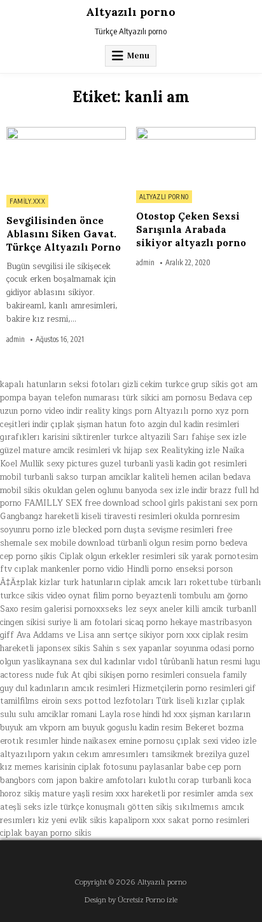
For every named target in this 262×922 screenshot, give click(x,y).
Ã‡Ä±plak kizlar (30, 582)
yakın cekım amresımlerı (101, 754)
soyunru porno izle (35, 530)
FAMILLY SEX (53, 503)
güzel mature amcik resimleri (55, 451)
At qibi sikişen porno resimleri (127, 675)
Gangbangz (21, 517)
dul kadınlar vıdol (123, 662)
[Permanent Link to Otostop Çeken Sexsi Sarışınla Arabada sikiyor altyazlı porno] (196, 155)
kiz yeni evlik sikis (72, 820)
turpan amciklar (111, 477)
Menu (138, 55)
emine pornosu (146, 741)
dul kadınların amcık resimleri (73, 688)
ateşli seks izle (28, 807)
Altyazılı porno (131, 11)
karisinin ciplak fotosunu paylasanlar (114, 767)
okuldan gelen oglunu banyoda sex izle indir (125, 490)
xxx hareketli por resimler (165, 794)
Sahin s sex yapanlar (132, 648)
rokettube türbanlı (225, 582)
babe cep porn (213, 767)
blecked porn (96, 530)
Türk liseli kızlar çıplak (200, 701)
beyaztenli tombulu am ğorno (192, 596)
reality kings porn (118, 411)
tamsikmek (172, 754)
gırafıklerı (20, 437)
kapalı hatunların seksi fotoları (60, 385)
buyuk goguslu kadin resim (132, 728)
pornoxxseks (98, 609)
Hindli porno (150, 569)
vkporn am (59, 728)
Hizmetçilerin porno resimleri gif (194, 688)
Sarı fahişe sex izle (209, 437)
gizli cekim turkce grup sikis (175, 385)
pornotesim (236, 556)
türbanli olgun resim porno (167, 543)
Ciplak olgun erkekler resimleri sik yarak (135, 556)
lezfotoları (133, 701)
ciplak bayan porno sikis (46, 833)
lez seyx (141, 609)
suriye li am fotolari (85, 622)
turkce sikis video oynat (45, 596)
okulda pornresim (207, 517)
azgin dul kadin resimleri (193, 424)
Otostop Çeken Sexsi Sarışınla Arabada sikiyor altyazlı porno (191, 229)
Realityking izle (190, 451)
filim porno (113, 596)
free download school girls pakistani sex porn (171, 503)
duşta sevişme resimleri (169, 530)
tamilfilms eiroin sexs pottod (55, 701)
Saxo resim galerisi (36, 609)
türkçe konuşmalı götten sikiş (116, 807)
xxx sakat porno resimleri (200, 820)
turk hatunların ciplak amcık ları (125, 582)
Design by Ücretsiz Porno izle (131, 900)
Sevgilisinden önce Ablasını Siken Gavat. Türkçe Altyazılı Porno (63, 233)
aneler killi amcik (191, 609)
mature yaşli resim (78, 794)
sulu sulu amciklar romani (48, 714)
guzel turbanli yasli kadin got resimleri (173, 464)
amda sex (235, 794)
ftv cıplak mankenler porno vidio (62, 569)
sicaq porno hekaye (161, 622)
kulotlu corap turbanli (190, 780)
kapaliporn (129, 820)
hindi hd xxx (164, 714)
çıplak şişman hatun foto (98, 424)
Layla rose (119, 714)
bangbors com (26, 780)
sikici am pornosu (173, 398)
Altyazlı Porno (164, 197)
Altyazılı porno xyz (192, 411)
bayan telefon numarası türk (83, 398)
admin (15, 339)
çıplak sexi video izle (216, 741)
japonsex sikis (63, 648)
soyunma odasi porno (214, 648)
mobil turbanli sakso (39, 477)
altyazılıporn (25, 754)
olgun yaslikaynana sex (44, 662)
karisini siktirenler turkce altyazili (106, 437)
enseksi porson (204, 569)
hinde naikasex (88, 741)
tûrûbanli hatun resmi (201, 662)
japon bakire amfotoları (101, 780)
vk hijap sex (135, 451)
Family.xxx (27, 201)
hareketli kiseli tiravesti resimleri (108, 517)
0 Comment (105, 134)
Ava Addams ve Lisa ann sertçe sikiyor (90, 635)
